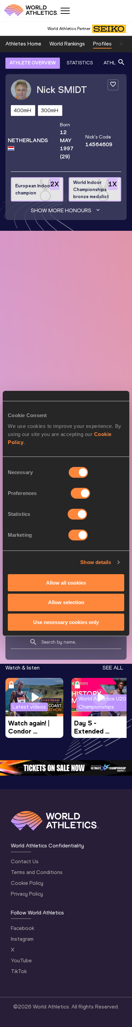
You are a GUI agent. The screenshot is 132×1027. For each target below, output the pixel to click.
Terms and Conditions (37, 872)
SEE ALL (113, 667)
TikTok (19, 971)
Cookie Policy (27, 883)
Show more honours (61, 210)
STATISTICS (80, 63)
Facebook (22, 928)
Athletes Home (23, 43)
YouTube (21, 960)
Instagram (22, 939)
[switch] (80, 493)
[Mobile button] (65, 11)
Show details (95, 562)
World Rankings (67, 43)
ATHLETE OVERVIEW (32, 63)
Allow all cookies (66, 582)
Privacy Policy (27, 894)
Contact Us (25, 861)
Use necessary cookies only (66, 622)
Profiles (102, 43)
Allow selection (66, 602)
